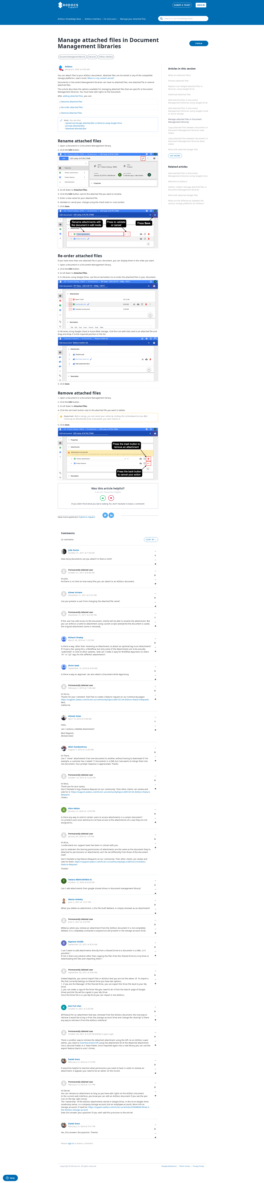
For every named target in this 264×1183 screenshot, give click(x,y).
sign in (71, 1143)
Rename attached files (71, 101)
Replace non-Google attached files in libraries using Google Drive (185, 87)
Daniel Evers (74, 1059)
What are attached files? (179, 75)
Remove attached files (71, 113)
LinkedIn (111, 515)
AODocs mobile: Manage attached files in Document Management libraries (187, 188)
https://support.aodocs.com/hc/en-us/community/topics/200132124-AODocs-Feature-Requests (105, 699)
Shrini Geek (73, 665)
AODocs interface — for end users (100, 19)
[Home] (68, 5)
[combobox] (183, 18)
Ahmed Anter (74, 716)
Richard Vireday (75, 637)
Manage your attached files (133, 19)
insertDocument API (89, 1042)
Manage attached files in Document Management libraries (185, 120)
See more (175, 155)
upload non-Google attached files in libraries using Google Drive (93, 123)
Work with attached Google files (183, 149)
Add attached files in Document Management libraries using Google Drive (187, 101)
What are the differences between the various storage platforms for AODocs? (186, 202)
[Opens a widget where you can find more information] (10, 1178)
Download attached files (179, 94)
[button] (103, 498)
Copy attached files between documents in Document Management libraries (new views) (188, 130)
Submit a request (87, 517)
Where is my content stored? (100, 78)
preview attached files (75, 125)
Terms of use (184, 1166)
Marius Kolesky (75, 899)
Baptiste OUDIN (75, 941)
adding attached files (73, 96)
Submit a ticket (182, 5)
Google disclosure (169, 1166)
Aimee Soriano (75, 592)
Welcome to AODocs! (177, 181)
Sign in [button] (201, 5)
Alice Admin (74, 808)
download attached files (75, 128)
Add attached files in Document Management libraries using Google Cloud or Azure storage (188, 111)
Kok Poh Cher (74, 1006)
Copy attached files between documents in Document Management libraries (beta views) (188, 141)
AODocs (68, 66)
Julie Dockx (73, 550)
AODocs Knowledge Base (69, 19)
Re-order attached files (72, 107)
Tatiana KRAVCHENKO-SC (80, 879)
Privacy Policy (198, 1166)
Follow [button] (198, 43)
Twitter (105, 515)
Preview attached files (178, 80)
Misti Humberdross (77, 747)
